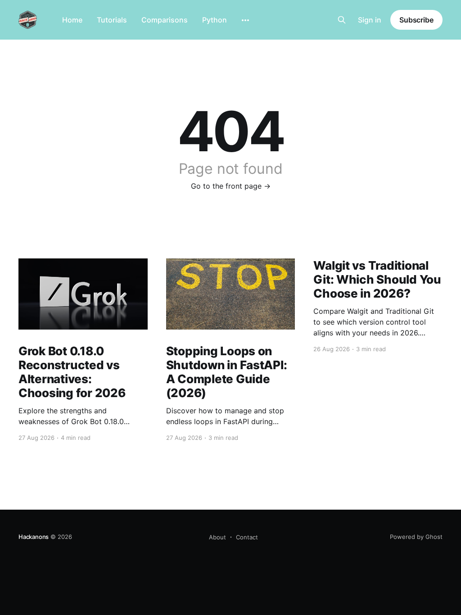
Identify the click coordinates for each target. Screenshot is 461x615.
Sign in (369, 19)
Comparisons (164, 19)
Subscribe (416, 19)
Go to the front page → (231, 185)
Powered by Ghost (416, 536)
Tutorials (112, 19)
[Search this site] (341, 20)
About (217, 537)
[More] (245, 20)
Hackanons (33, 536)
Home (72, 19)
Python (214, 19)
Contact (247, 537)
